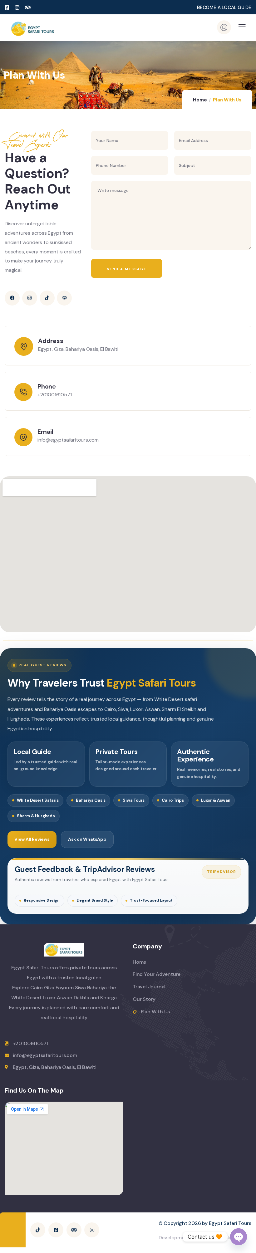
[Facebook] (12, 298)
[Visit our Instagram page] (17, 7)
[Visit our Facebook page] (7, 7)
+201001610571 (54, 394)
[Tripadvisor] (64, 298)
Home (200, 100)
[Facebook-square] (55, 1229)
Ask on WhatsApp (87, 839)
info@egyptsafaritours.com (68, 440)
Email (45, 432)
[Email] (23, 437)
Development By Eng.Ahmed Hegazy (201, 1237)
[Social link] (28, 7)
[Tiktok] (47, 298)
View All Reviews (32, 839)
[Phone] (23, 392)
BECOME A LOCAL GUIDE (224, 7)
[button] (242, 28)
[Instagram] (29, 298)
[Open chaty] (238, 1236)
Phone (46, 386)
